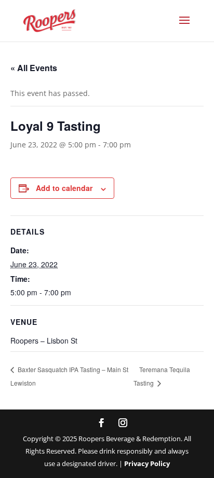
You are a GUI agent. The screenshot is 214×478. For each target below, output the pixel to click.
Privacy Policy (147, 463)
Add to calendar (64, 188)
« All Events (33, 68)
